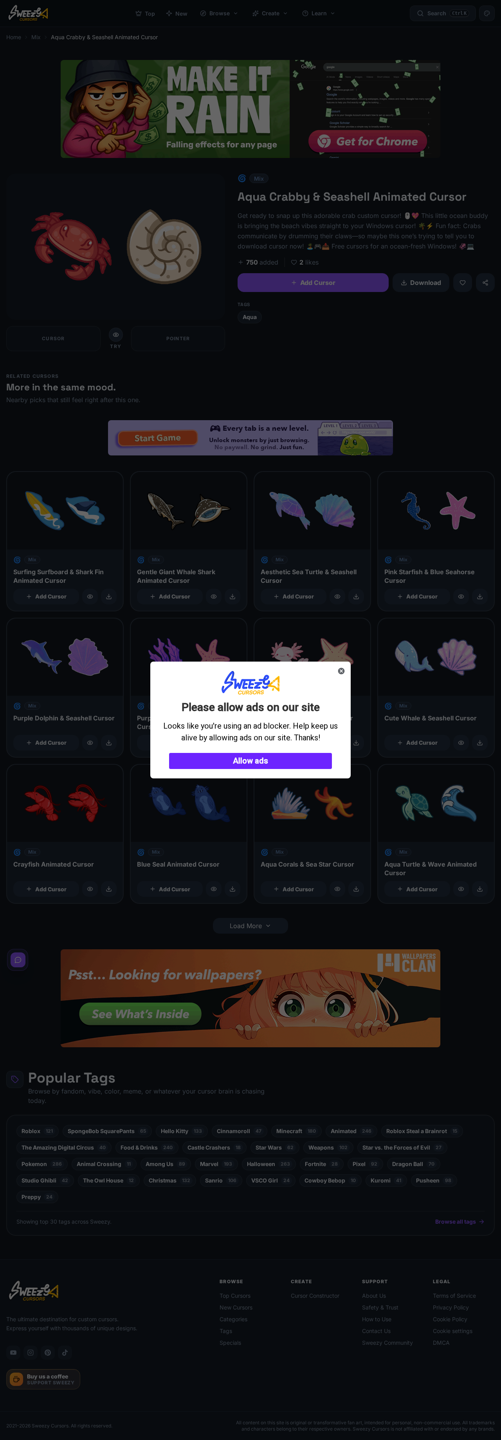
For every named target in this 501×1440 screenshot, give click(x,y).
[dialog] (250, 720)
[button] (250, 761)
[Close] (341, 671)
